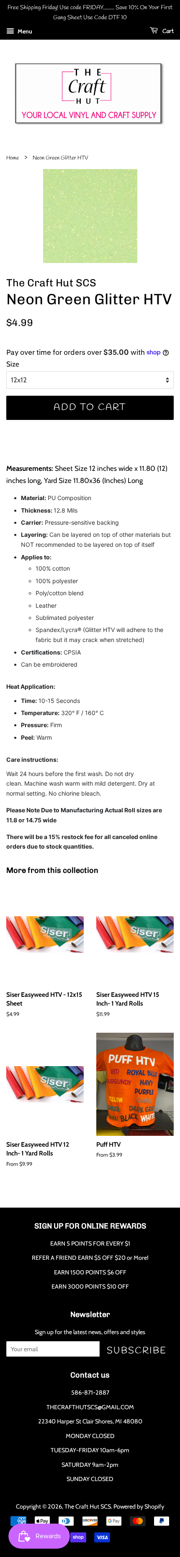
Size (12, 364)
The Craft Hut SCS (87, 1506)
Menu (24, 31)
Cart (167, 31)
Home (12, 158)
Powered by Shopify (138, 1506)
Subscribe (137, 1351)
